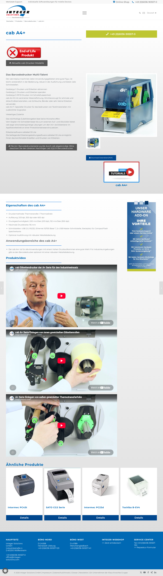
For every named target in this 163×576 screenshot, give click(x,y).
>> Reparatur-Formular (145, 547)
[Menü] (84, 13)
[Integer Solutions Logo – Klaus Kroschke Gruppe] (18, 12)
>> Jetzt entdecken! (111, 543)
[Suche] (139, 13)
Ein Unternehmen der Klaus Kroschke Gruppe (109, 573)
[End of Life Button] (24, 52)
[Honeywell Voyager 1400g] (161, 288)
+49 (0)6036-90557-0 (146, 2)
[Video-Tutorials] (121, 172)
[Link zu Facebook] (148, 572)
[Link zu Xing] (151, 572)
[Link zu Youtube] (144, 572)
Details (24, 517)
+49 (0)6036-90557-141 (80, 548)
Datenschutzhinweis (61, 573)
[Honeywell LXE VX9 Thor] (2, 288)
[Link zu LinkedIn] (155, 572)
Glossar (74, 573)
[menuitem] (14, 2)
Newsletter (83, 573)
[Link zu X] (141, 572)
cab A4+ (121, 185)
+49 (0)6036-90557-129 (48, 548)
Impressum (47, 573)
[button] (5, 571)
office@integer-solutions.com (13, 558)
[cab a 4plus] (121, 105)
